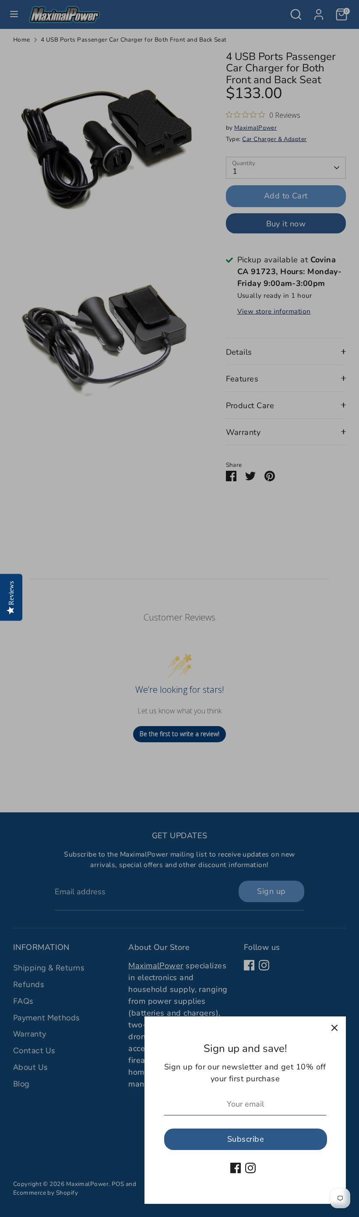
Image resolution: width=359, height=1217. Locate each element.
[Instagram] (250, 1168)
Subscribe (245, 1139)
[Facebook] (235, 1168)
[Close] (334, 1027)
